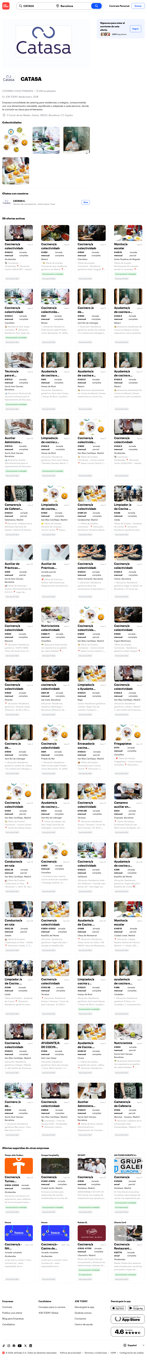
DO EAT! (81, 1155)
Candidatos (8, 1324)
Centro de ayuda (84, 1324)
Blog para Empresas (13, 1318)
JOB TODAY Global (48, 1312)
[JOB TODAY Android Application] (136, 1308)
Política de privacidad (70, 1352)
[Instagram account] (8, 1345)
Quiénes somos (83, 1312)
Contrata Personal (119, 5)
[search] (96, 6)
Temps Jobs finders (14, 1155)
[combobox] (38, 6)
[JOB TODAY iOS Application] (118, 1308)
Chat (85, 202)
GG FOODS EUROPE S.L (125, 1155)
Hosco (8, 1222)
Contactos (80, 1318)
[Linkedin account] (30, 1345)
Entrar (138, 5)
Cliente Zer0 (120, 1222)
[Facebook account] (14, 1345)
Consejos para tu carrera (51, 1307)
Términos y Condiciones (95, 1352)
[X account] (25, 1345)
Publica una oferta (12, 1312)
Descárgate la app (84, 1307)
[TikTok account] (3, 1345)
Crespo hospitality (50, 1155)
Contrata (7, 1307)
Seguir (135, 28)
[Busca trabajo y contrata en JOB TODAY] (5, 6)
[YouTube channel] (20, 1345)
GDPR (113, 1352)
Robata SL (82, 1222)
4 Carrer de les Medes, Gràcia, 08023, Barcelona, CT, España (40, 115)
